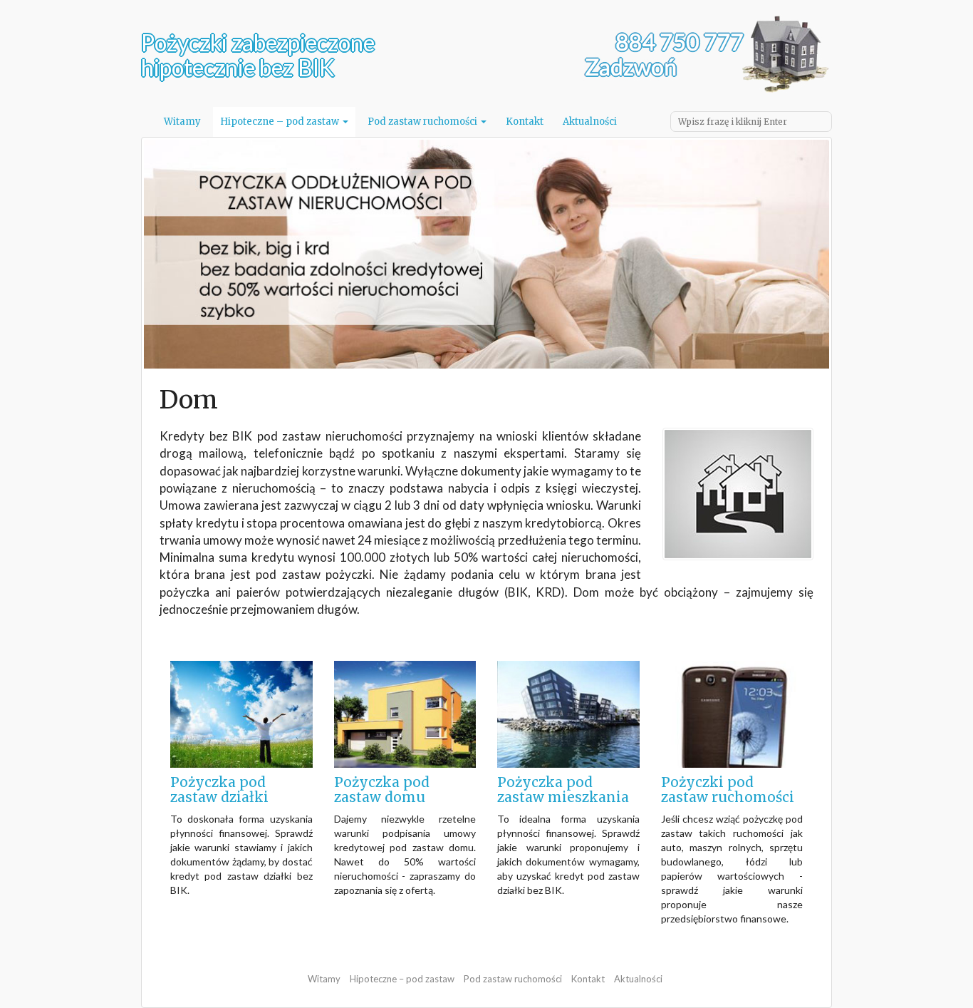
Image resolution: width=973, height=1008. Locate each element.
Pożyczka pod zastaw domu (382, 789)
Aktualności (590, 121)
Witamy (182, 121)
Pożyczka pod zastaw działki (219, 789)
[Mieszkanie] (568, 713)
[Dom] (405, 713)
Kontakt (524, 121)
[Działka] (241, 713)
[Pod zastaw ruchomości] (732, 713)
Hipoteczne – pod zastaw (280, 121)
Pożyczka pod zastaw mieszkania (563, 789)
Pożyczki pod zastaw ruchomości (727, 789)
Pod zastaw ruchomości (423, 121)
